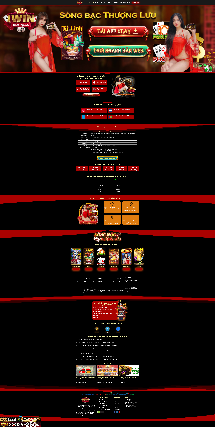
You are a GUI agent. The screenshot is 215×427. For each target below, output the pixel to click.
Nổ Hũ (97, 2)
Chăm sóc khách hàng (104, 403)
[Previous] (75, 376)
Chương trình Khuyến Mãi (104, 409)
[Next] (139, 376)
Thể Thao (109, 2)
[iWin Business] (81, 2)
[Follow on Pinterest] (119, 412)
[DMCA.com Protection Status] (100, 411)
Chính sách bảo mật (103, 405)
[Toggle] (77, 340)
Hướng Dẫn (122, 2)
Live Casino (103, 2)
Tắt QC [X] (20, 416)
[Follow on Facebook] (114, 412)
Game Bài (115, 2)
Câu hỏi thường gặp (103, 401)
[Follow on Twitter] (118, 412)
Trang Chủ (91, 2)
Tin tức (129, 2)
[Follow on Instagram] (116, 412)
